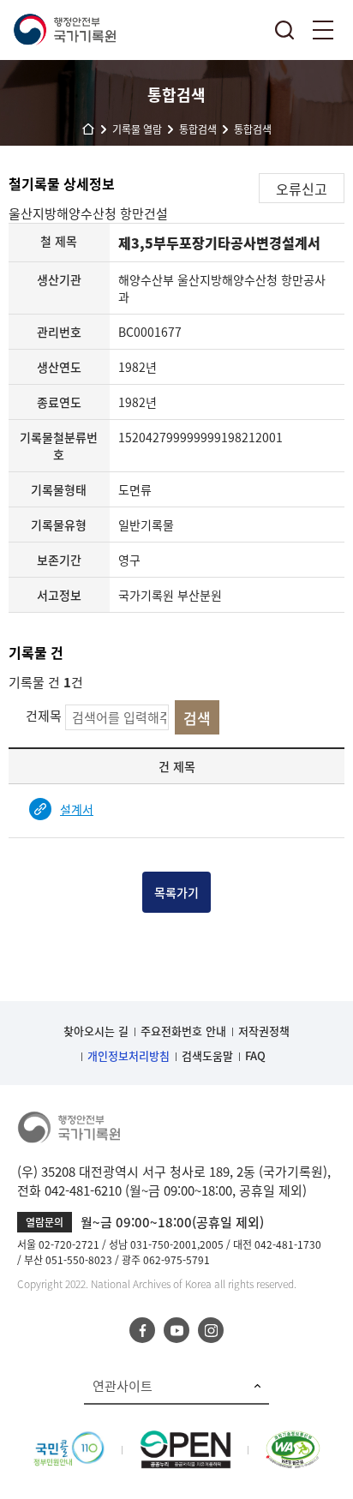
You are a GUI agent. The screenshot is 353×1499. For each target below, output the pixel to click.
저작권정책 (264, 1030)
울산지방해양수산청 (64, 213)
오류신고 (301, 188)
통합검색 (284, 30)
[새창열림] (69, 1439)
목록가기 (176, 892)
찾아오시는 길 (96, 1030)
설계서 (76, 809)
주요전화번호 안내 (183, 1030)
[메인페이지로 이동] (64, 30)
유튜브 (176, 1330)
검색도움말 (207, 1055)
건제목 (44, 715)
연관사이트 (123, 1385)
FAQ (255, 1055)
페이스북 (142, 1330)
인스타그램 (211, 1330)
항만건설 (144, 213)
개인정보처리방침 (128, 1055)
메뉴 (323, 30)
